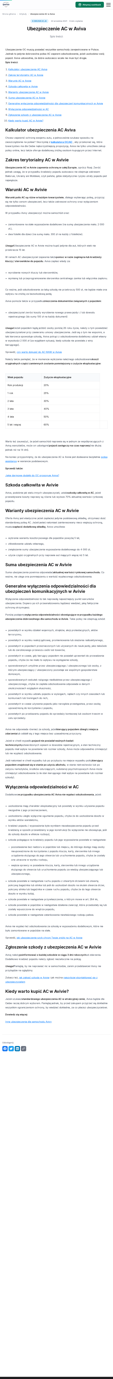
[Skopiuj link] (23, 1048)
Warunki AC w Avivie (19, 80)
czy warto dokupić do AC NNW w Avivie (39, 352)
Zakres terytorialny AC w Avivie (25, 75)
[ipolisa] (6, 5)
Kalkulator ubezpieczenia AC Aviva (27, 69)
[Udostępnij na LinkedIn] (17, 1048)
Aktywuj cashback (92, 5)
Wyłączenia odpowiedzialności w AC (28, 109)
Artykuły (23, 14)
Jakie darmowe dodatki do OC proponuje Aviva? (32, 475)
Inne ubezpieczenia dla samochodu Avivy (28, 1021)
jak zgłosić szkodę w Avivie (34, 977)
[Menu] (108, 4)
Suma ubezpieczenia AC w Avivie (26, 97)
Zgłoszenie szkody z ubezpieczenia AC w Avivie (35, 114)
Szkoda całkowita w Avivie (23, 86)
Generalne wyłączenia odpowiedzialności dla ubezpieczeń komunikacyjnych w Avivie (55, 103)
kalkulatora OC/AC (61, 142)
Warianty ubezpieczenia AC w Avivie (28, 92)
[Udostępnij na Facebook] (5, 1048)
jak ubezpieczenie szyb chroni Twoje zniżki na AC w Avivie (49, 937)
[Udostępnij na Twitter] (11, 1048)
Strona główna (9, 14)
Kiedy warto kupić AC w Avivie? (25, 120)
